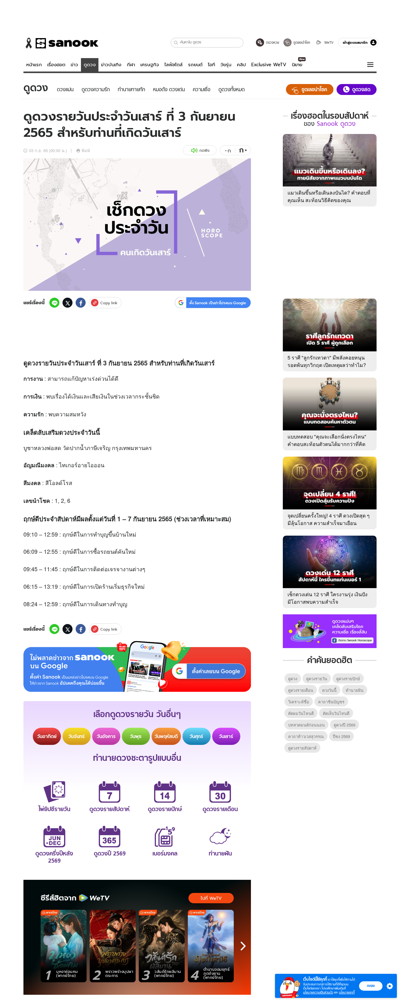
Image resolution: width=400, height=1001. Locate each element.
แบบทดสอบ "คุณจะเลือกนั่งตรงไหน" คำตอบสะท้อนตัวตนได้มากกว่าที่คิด (327, 440)
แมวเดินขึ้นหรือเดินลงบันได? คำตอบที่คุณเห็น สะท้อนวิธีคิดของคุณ (329, 196)
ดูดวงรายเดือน (300, 690)
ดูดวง (90, 64)
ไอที (211, 64)
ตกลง (371, 986)
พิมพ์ (86, 150)
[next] (243, 946)
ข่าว (74, 64)
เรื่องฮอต (56, 64)
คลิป (241, 64)
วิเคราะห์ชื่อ (298, 702)
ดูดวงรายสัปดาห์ (302, 748)
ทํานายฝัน (354, 690)
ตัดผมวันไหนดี (301, 713)
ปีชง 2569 (341, 736)
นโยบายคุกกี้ (347, 992)
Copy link (109, 302)
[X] (67, 303)
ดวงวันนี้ (329, 690)
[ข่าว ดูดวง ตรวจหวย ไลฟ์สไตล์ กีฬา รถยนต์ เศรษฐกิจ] (60, 43)
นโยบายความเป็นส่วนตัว (318, 992)
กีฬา (131, 64)
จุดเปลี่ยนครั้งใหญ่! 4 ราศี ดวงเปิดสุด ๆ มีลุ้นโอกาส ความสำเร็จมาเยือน (329, 519)
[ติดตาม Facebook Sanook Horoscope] (330, 630)
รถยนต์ (195, 64)
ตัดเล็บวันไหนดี (336, 713)
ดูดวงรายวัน (316, 678)
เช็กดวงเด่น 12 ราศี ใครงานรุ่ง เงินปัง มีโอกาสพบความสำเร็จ (328, 598)
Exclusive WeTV (268, 64)
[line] (54, 303)
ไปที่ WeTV (211, 898)
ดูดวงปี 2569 (344, 725)
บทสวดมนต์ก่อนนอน (306, 725)
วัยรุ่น (225, 64)
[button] (176, 42)
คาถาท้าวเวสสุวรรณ (306, 736)
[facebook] (81, 303)
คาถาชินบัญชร (331, 702)
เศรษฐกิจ (149, 64)
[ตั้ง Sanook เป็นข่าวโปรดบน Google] (137, 666)
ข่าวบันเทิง (111, 64)
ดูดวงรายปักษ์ (348, 678)
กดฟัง (204, 150)
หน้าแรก (34, 64)
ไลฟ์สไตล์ (173, 64)
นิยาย (297, 64)
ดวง (33, 362)
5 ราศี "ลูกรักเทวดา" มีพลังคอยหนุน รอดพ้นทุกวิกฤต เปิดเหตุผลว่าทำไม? (327, 361)
